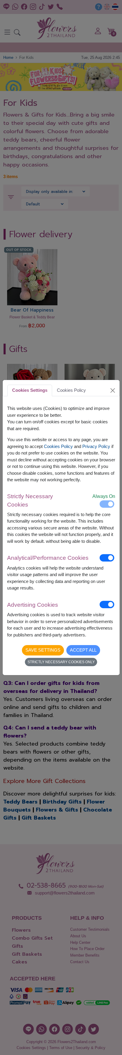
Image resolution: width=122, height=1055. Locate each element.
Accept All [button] (83, 650)
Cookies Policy (58, 446)
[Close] (112, 390)
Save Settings (42, 650)
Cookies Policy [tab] (71, 390)
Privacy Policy (96, 446)
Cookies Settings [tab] (29, 390)
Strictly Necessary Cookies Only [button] (61, 662)
